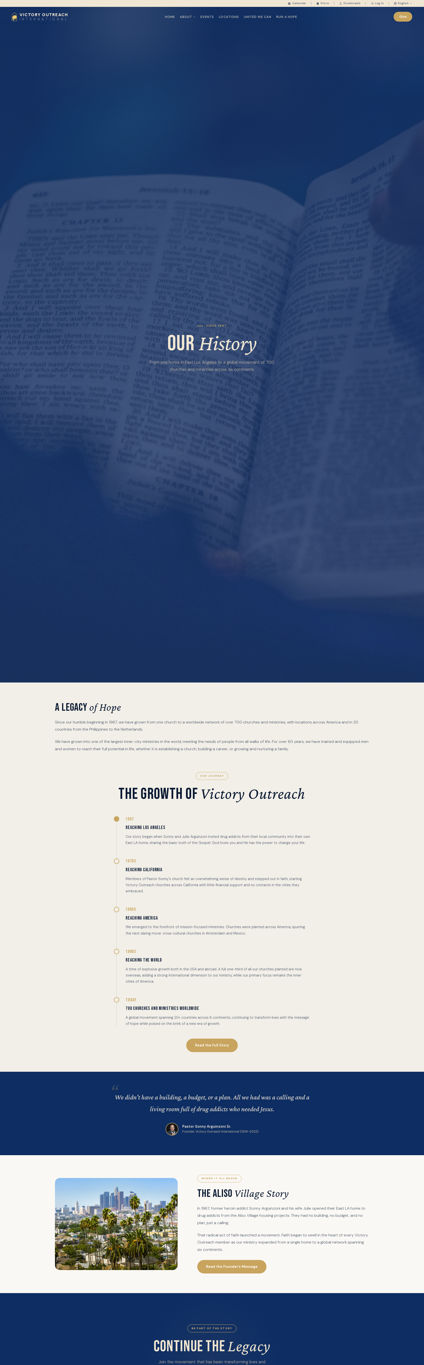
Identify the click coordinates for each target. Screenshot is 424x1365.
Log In (379, 3)
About (186, 17)
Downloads (352, 3)
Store (324, 3)
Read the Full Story (212, 1045)
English (403, 3)
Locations (229, 17)
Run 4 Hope (286, 17)
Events (207, 17)
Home (170, 17)
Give (403, 16)
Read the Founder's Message (232, 1266)
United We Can (257, 17)
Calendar (299, 3)
